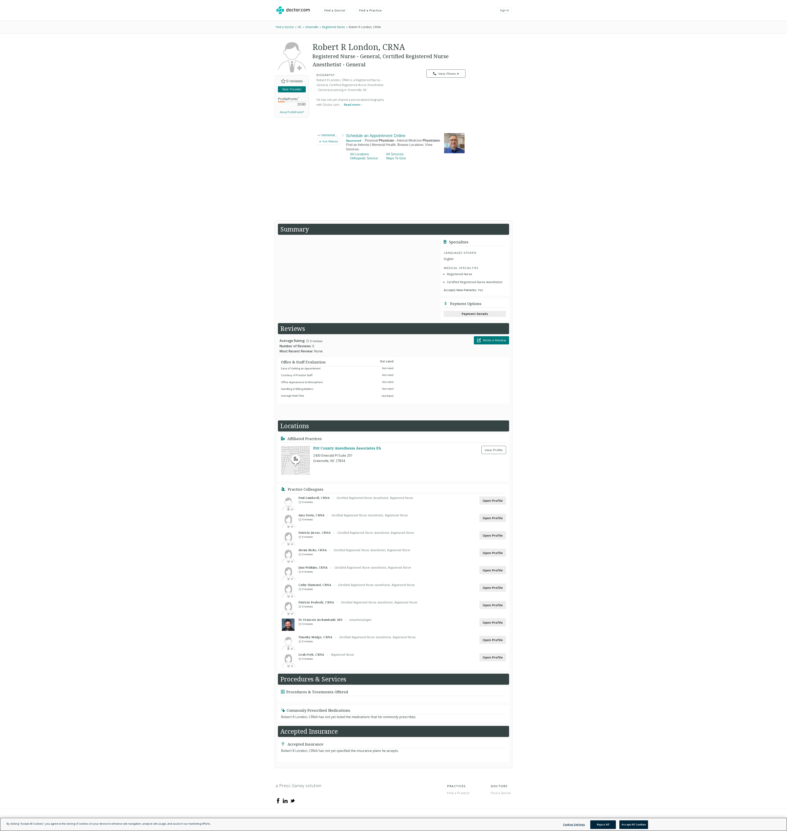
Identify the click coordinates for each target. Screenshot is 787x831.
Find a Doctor (335, 10)
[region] (393, 824)
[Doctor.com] (293, 10)
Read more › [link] (353, 104)
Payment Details (475, 314)
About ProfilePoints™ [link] (292, 112)
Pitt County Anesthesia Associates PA (347, 448)
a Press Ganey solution (299, 785)
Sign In (504, 10)
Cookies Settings (574, 824)
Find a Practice (370, 10)
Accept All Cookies (634, 824)
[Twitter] (292, 800)
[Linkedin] (285, 800)
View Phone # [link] (448, 74)
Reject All (603, 824)
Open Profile (493, 500)
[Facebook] (278, 800)
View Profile (494, 450)
